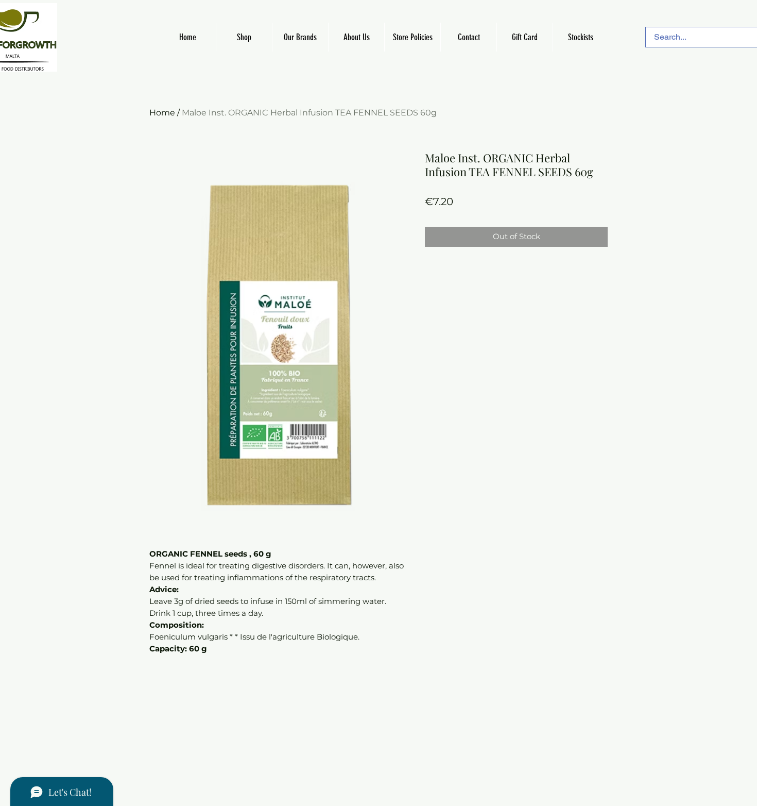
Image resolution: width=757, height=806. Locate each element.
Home (162, 112)
